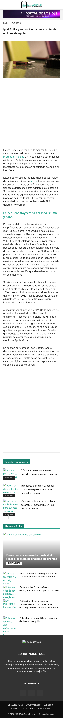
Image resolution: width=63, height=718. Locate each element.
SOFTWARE (14, 708)
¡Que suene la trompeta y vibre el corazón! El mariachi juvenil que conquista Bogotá (38, 505)
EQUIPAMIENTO (14, 563)
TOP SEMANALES (46, 708)
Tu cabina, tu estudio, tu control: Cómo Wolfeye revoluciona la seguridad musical (37, 489)
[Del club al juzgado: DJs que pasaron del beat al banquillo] (9, 626)
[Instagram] (31, 693)
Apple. (34, 181)
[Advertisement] (31, 113)
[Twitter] (40, 693)
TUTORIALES (29, 708)
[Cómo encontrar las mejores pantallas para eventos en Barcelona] (11, 474)
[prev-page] (5, 517)
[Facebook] (23, 693)
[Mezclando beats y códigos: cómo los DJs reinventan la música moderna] (9, 585)
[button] (5, 4)
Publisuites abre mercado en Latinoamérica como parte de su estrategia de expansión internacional (38, 604)
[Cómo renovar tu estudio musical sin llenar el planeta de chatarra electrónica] (31, 550)
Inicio (5, 23)
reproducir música (13, 156)
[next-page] (10, 517)
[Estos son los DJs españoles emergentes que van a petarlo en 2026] (9, 594)
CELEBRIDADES (15, 705)
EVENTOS (16, 23)
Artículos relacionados (16, 462)
